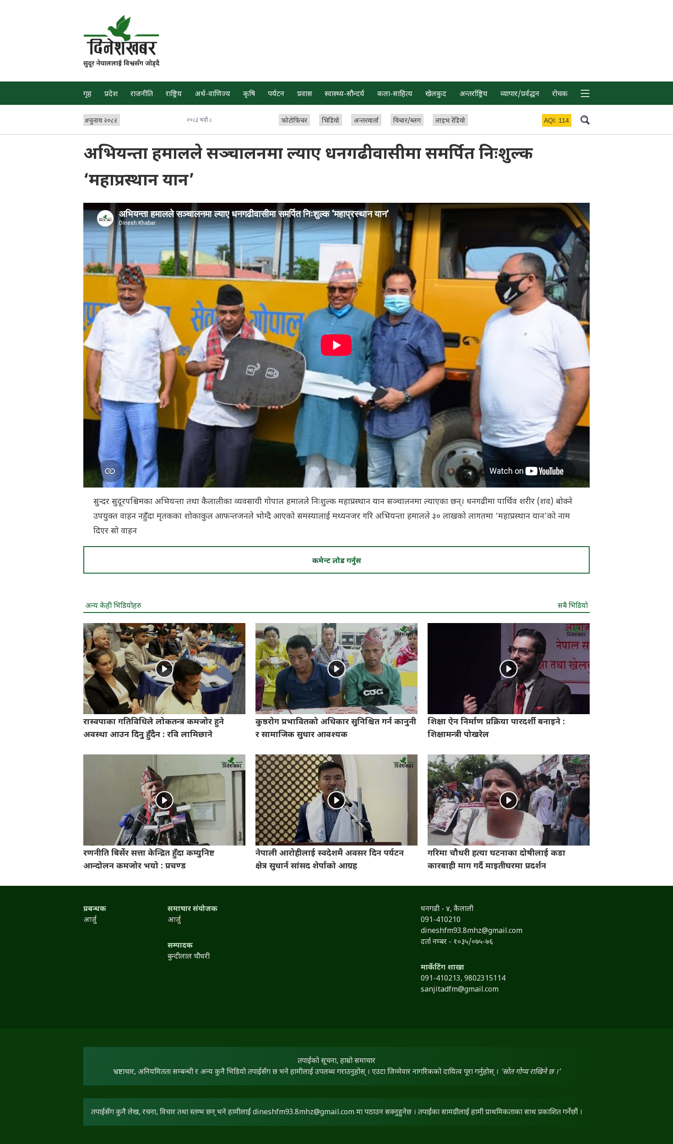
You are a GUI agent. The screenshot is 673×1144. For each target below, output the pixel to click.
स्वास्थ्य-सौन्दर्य (344, 94)
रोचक (560, 94)
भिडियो (330, 121)
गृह (87, 94)
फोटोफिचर (294, 121)
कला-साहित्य (394, 94)
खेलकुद (435, 94)
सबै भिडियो (573, 606)
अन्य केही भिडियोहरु (113, 606)
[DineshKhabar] (121, 35)
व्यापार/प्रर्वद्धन (519, 94)
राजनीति (141, 94)
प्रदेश (111, 94)
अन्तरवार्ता (366, 121)
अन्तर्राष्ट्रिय (473, 94)
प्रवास (304, 94)
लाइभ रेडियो (450, 121)
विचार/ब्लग (407, 121)
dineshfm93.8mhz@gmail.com (303, 1112)
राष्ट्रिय (174, 94)
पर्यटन (276, 94)
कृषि (249, 94)
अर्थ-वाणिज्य (212, 94)
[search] (585, 119)
